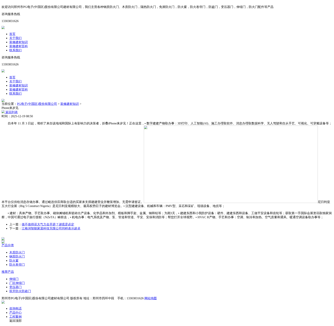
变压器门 (15, 287)
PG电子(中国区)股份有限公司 (37, 103)
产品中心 (15, 312)
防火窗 (14, 260)
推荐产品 (8, 271)
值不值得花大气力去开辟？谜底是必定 (48, 224)
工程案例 (15, 316)
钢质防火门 (17, 256)
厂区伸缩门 (17, 283)
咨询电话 (15, 308)
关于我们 (15, 38)
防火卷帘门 (17, 264)
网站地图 (150, 298)
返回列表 (11, 112)
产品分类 (8, 245)
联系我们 (15, 50)
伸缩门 (14, 279)
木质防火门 (17, 252)
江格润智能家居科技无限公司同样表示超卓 (51, 228)
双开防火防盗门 (20, 291)
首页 (12, 34)
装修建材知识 (18, 42)
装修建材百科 (18, 46)
